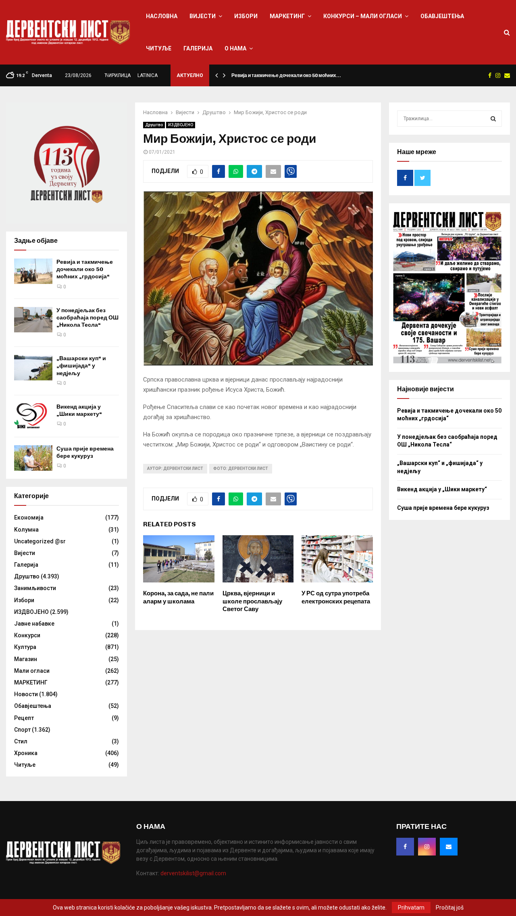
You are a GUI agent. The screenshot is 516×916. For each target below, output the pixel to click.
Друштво (154, 125)
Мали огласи (32, 671)
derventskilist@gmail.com (193, 873)
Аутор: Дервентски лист (175, 468)
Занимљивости (35, 588)
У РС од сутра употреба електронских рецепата (336, 597)
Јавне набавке (34, 623)
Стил (20, 741)
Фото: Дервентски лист (240, 468)
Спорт (22, 729)
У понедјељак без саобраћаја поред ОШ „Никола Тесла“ (87, 317)
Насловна (161, 16)
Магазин (25, 659)
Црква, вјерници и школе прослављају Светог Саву (252, 601)
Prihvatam (411, 907)
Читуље (158, 48)
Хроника (25, 753)
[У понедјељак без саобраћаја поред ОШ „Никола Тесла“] (33, 319)
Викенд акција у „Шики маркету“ (79, 410)
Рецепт (24, 718)
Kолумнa (26, 529)
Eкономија (29, 517)
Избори (246, 16)
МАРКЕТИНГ (287, 16)
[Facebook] (405, 846)
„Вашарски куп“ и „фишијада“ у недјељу (81, 365)
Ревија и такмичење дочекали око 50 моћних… (286, 75)
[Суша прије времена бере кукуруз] (33, 458)
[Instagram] (427, 846)
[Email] (449, 846)
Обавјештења (442, 16)
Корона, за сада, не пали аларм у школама (178, 597)
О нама (235, 48)
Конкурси (27, 635)
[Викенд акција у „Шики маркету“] (33, 416)
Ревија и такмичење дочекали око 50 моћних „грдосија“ (84, 269)
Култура (25, 647)
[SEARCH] (493, 119)
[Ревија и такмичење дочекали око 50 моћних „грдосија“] (33, 271)
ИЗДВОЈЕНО (180, 125)
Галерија (197, 48)
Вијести (202, 16)
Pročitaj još (450, 907)
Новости (26, 694)
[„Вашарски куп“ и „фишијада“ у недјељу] (33, 367)
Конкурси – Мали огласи (362, 16)
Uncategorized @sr (40, 541)
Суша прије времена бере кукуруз (85, 452)
